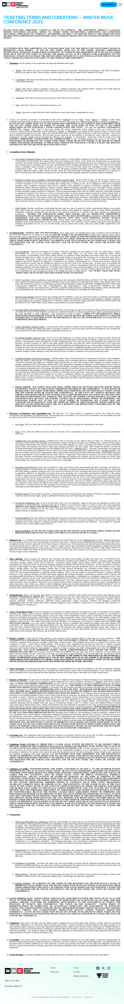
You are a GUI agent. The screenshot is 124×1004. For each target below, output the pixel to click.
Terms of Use (88, 997)
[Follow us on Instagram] (108, 968)
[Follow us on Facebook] (98, 968)
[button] (120, 5)
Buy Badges (109, 4)
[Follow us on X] (103, 968)
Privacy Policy (77, 997)
